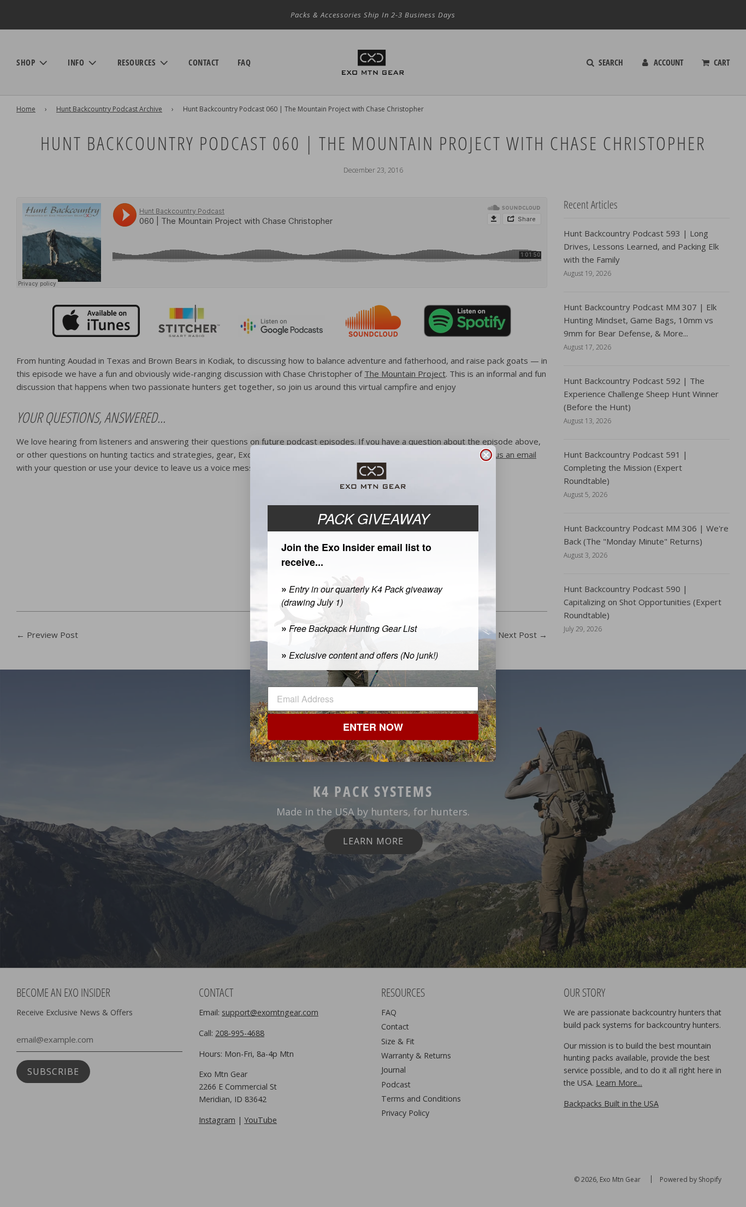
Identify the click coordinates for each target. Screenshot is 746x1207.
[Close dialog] (486, 454)
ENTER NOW (373, 727)
